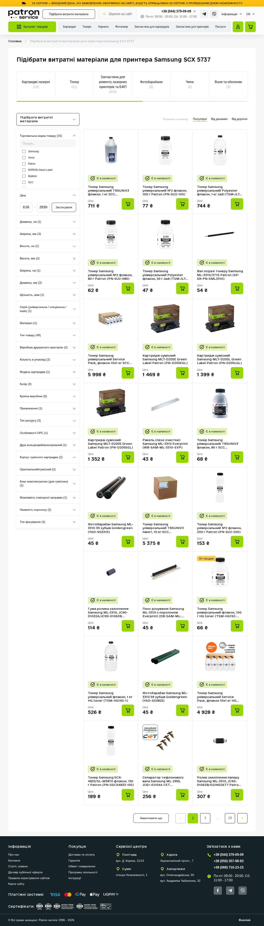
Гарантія (74, 860)
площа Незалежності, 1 (131, 875)
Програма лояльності (82, 872)
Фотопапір (121, 26)
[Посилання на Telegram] (204, 14)
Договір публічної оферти (25, 872)
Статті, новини (18, 866)
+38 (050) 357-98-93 (229, 861)
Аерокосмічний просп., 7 (176, 860)
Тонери (86, 26)
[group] (36, 84)
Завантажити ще (151, 818)
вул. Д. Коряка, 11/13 (130, 860)
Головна (14, 41)
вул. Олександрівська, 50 (177, 875)
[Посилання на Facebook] (218, 890)
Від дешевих (219, 119)
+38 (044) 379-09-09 (176, 11)
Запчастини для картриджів (151, 26)
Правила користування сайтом (29, 878)
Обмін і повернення (81, 866)
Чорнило (103, 26)
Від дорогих (240, 119)
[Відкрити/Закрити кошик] (250, 26)
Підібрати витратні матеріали (68, 14)
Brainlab (245, 920)
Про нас (13, 854)
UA (248, 14)
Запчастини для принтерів (192, 26)
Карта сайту (16, 883)
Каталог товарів (36, 26)
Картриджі (69, 26)
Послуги (220, 26)
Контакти (14, 860)
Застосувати (64, 207)
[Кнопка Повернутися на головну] (23, 14)
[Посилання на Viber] (214, 14)
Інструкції (74, 878)
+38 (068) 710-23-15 (229, 867)
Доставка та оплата (81, 854)
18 (230, 818)
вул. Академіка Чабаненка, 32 (180, 880)
